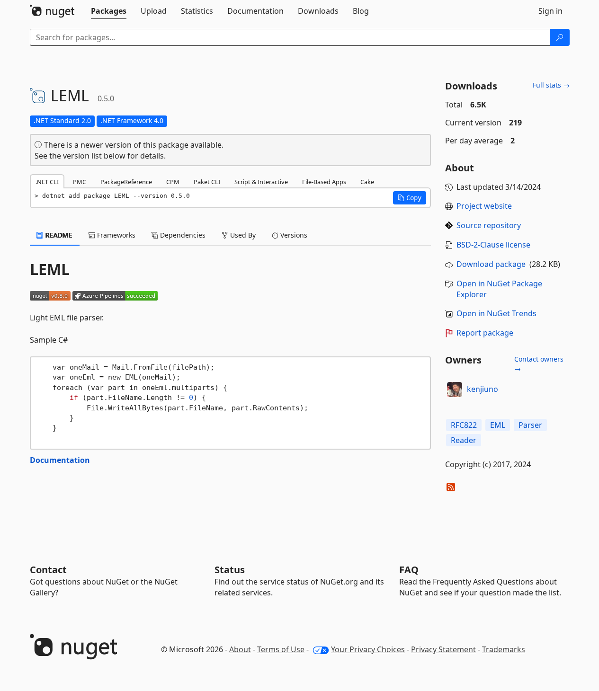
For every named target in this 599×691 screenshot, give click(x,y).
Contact (48, 569)
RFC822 (464, 425)
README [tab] (58, 234)
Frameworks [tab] (115, 234)
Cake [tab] (367, 181)
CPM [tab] (172, 181)
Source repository (488, 225)
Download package (491, 264)
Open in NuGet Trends (496, 313)
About (240, 649)
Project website (484, 206)
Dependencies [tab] (182, 234)
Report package (484, 333)
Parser (530, 425)
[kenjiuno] (454, 389)
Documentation (60, 460)
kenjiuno (482, 389)
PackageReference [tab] (126, 181)
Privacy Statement (443, 649)
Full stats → (551, 84)
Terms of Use (280, 649)
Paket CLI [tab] (207, 181)
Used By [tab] (242, 234)
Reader (463, 440)
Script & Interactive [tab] (261, 181)
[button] (409, 197)
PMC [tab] (79, 181)
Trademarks (503, 649)
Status (230, 569)
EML (497, 425)
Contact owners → (538, 363)
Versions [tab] (292, 234)
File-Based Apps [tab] (324, 181)
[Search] (560, 37)
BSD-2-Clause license (493, 244)
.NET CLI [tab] (47, 181)
